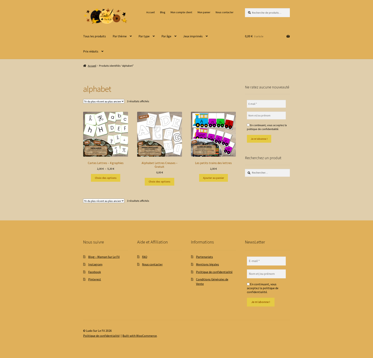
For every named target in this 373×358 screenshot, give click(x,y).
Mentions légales (207, 264)
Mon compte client (181, 12)
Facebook (94, 272)
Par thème (120, 36)
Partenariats (204, 257)
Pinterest (94, 279)
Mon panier (204, 12)
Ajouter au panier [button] (213, 178)
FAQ (144, 257)
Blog (162, 12)
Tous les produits (94, 36)
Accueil (150, 12)
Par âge (166, 36)
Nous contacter (225, 12)
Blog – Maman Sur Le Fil (104, 257)
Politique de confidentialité (214, 272)
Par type (144, 36)
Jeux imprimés (193, 36)
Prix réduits (90, 51)
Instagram (95, 264)
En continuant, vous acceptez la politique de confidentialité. (267, 127)
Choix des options (106, 178)
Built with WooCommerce (139, 336)
